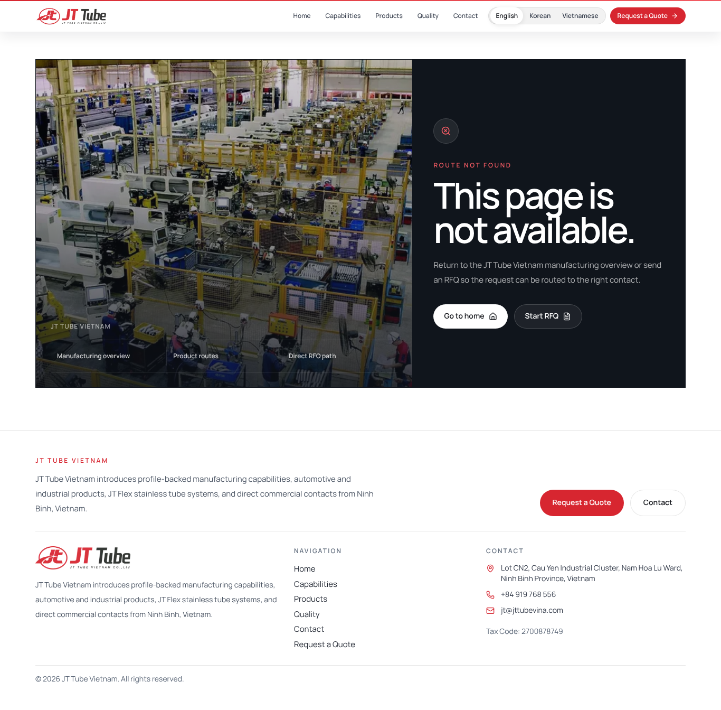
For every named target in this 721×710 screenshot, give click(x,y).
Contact (657, 503)
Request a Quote (582, 503)
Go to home (464, 316)
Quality (307, 614)
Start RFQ (542, 316)
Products (310, 598)
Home (305, 568)
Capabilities (315, 584)
